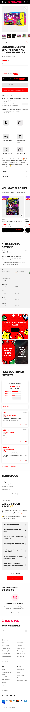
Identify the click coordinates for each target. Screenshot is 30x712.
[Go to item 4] (19, 36)
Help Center (12, 518)
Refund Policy (20, 675)
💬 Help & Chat (6, 640)
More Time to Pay (21, 653)
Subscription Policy (22, 680)
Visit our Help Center (15, 578)
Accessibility (5, 690)
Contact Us (4, 682)
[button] (5, 60)
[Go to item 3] (14, 36)
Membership (20, 650)
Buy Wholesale (20, 656)
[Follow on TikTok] (15, 695)
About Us (4, 669)
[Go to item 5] (24, 36)
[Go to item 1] (4, 36)
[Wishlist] (24, 2)
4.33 (18, 386)
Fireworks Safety (6, 653)
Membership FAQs (6, 650)
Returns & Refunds (6, 656)
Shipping (4, 642)
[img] (6, 412)
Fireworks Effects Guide (6, 673)
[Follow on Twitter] (3, 695)
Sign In (18, 640)
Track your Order (21, 648)
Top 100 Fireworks (6, 677)
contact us (20, 510)
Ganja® (26, 219)
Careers (4, 687)
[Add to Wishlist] (27, 42)
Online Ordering (6, 648)
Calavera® (4, 42)
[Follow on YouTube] (11, 695)
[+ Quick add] (21, 215)
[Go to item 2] (9, 36)
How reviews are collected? (9, 466)
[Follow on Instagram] (7, 695)
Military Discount (6, 659)
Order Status (20, 645)
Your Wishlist (20, 642)
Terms (18, 672)
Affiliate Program (21, 659)
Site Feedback (5, 661)
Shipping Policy (21, 677)
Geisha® (3, 219)
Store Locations (6, 679)
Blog (3, 685)
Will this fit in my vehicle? (8, 56)
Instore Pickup (5, 645)
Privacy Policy (20, 669)
